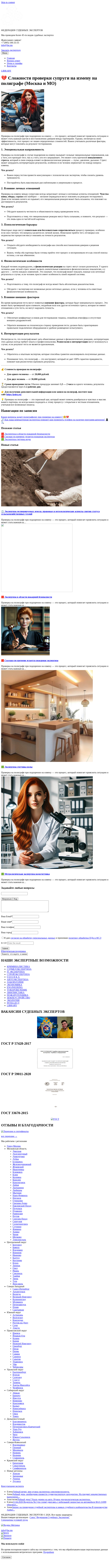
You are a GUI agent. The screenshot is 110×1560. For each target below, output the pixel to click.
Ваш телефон (7, 927)
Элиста (16, 1328)
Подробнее (48, 1552)
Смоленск (17, 1273)
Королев (17, 1180)
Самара (16, 1354)
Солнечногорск (20, 1224)
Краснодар (18, 1320)
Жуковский (18, 1167)
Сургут (16, 1380)
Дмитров (17, 1151)
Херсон (16, 1473)
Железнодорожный (22, 1164)
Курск (15, 1263)
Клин (15, 1174)
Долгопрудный (20, 1154)
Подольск (17, 1208)
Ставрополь (18, 1458)
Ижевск (16, 1333)
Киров (16, 1341)
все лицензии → (9, 1136)
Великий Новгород (22, 1297)
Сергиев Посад (20, 1219)
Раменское (18, 1213)
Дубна (16, 1159)
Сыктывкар (18, 1310)
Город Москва (14, 1146)
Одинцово (18, 1200)
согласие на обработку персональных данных (33, 938)
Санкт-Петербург (21, 1289)
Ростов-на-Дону (20, 1323)
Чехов (15, 1234)
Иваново (17, 1255)
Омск (15, 1413)
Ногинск (17, 1198)
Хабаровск (18, 1432)
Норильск (17, 1411)
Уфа (15, 1364)
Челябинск (18, 1387)
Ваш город (6, 932)
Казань (16, 1338)
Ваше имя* (6, 922)
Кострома (17, 1260)
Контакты (11, 66)
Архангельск (19, 1291)
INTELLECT (13, 1003)
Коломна (17, 1177)
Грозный (17, 1447)
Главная (11, 58)
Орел (15, 1268)
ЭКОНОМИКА (14, 984)
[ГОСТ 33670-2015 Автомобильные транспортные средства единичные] (55, 1119)
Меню (4, 53)
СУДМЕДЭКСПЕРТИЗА (19, 969)
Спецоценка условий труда (14, 1520)
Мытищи (17, 1193)
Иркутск (17, 1398)
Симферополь (19, 1468)
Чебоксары (18, 1367)
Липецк (16, 1265)
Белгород (17, 1245)
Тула (15, 1281)
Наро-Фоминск (20, 1195)
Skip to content (8, 2)
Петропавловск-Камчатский (26, 1426)
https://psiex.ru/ (13, 394)
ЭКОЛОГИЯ (13, 1000)
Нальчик (17, 1455)
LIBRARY (6, 71)
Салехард (17, 1377)
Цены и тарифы (14, 63)
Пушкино (17, 1211)
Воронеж (17, 1252)
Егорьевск (18, 1161)
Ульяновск (18, 1362)
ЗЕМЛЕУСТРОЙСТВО (18, 997)
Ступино (17, 1226)
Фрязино (17, 1229)
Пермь (16, 1351)
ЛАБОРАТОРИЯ (15, 982)
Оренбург (17, 1346)
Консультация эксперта (12, 1486)
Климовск (17, 1172)
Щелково (17, 1237)
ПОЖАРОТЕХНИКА (17, 995)
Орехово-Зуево (20, 1203)
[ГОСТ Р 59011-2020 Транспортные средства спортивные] (55, 1107)
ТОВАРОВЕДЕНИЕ (17, 990)
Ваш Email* (6, 916)
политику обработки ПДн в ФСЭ (85, 938)
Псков (16, 1307)
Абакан (16, 1393)
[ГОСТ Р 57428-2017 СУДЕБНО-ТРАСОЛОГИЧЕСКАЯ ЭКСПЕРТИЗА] (55, 1068)
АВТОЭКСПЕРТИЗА (18, 979)
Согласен (6, 1557)
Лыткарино (18, 1187)
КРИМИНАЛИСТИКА (18, 966)
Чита (15, 1434)
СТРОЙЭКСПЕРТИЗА (18, 974)
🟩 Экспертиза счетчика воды (16, 439)
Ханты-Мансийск (21, 1385)
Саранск (17, 1356)
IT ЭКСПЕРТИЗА (16, 971)
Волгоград (18, 1317)
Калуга (16, 1258)
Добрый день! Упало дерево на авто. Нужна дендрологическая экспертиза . (54, 1499)
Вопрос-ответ (13, 60)
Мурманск (18, 1302)
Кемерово (17, 1400)
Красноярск (18, 1403)
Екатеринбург (19, 1372)
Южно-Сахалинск (21, 1437)
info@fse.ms (7, 45)
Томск (16, 1416)
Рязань (16, 1271)
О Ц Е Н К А (13, 977)
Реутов (16, 1216)
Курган (16, 1374)
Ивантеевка (18, 1169)
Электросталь (19, 1239)
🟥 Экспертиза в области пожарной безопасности (25, 434)
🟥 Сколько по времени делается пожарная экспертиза (28, 436)
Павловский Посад (22, 1206)
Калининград (19, 1299)
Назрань (17, 1452)
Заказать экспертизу (11, 50)
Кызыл (16, 1406)
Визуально (7, 899)
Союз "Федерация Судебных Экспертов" (50, 1517)
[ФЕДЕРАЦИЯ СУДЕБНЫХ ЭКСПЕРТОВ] (12, 25)
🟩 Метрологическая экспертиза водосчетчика (25, 874)
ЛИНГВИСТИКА (15, 992)
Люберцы (17, 1190)
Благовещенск (19, 1421)
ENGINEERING (15, 987)
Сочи (15, 1325)
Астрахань (18, 1315)
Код (15, 899)
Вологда (17, 1294)
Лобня (16, 1185)
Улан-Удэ (17, 1429)
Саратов (17, 1359)
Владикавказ (19, 1445)
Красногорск (19, 1182)
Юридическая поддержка (13, 951)
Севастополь (19, 1465)
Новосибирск (19, 1408)
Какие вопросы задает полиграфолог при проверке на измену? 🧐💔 (35, 417)
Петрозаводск (19, 1304)
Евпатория (18, 1463)
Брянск (16, 1247)
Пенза (15, 1349)
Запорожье (18, 1476)
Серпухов (17, 1221)
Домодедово (19, 1156)
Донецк (16, 1478)
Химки (16, 1232)
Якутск (16, 1439)
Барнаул (16, 1395)
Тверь (15, 1278)
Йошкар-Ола (19, 1336)
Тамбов (16, 1276)
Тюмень (16, 1382)
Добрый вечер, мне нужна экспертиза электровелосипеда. (41, 1491)
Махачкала (18, 1450)
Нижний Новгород (22, 1343)
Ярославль (18, 1284)
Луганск (17, 1481)
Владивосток (19, 1424)
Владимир (18, 1250)
